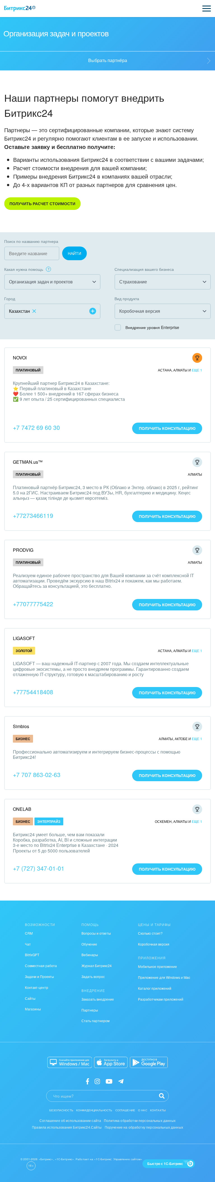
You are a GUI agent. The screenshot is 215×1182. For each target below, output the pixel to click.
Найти (74, 253)
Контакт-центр (36, 987)
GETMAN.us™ (28, 462)
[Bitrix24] (19, 8)
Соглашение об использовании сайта (70, 1120)
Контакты (158, 1110)
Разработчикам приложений (160, 999)
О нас (142, 1110)
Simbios (21, 726)
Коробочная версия (153, 944)
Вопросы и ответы (96, 933)
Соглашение (125, 1110)
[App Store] (111, 1062)
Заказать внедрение (97, 999)
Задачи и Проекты (39, 976)
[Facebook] (87, 1080)
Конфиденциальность (94, 1110)
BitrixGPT (32, 954)
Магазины (33, 1008)
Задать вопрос (93, 976)
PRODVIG (23, 550)
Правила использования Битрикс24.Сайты (67, 1127)
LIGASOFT (24, 638)
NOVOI (20, 357)
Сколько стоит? (150, 933)
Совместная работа (41, 965)
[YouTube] (109, 1080)
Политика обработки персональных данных (140, 1120)
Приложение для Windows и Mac (164, 977)
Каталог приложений (154, 988)
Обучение (89, 944)
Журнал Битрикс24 (96, 965)
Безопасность (61, 1110)
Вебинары (89, 954)
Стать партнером (95, 1020)
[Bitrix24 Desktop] (69, 1062)
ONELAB (22, 809)
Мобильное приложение (157, 966)
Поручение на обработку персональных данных (144, 1127)
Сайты (30, 998)
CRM (29, 933)
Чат (28, 944)
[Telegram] (120, 1080)
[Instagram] (97, 1080)
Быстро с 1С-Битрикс (165, 1163)
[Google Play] (149, 1062)
